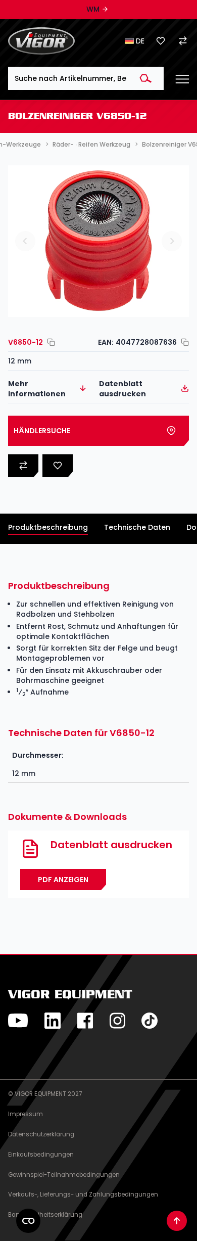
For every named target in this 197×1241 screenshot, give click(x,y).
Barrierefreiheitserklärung (45, 1215)
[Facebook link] (85, 1021)
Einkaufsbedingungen (41, 1155)
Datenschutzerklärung (41, 1134)
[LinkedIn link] (52, 1021)
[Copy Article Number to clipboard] (49, 342)
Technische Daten (137, 527)
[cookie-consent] (28, 1221)
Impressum (25, 1114)
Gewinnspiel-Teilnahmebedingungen (64, 1175)
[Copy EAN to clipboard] (183, 342)
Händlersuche (42, 431)
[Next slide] (172, 241)
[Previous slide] (25, 241)
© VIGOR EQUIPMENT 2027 (45, 1094)
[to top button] (177, 1221)
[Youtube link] (18, 1020)
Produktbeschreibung (48, 527)
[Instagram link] (117, 1021)
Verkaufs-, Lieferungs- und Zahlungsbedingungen (83, 1194)
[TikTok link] (149, 1021)
